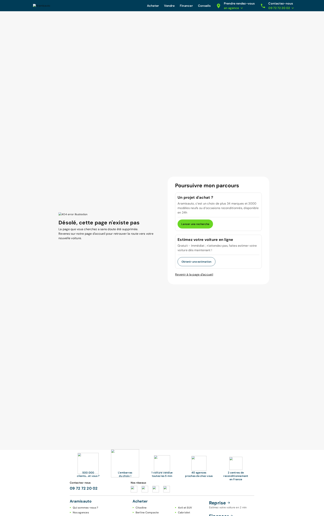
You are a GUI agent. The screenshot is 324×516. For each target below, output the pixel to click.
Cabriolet (184, 512)
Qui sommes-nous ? (85, 507)
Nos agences (81, 512)
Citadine (141, 507)
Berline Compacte (147, 512)
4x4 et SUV (185, 507)
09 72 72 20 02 (84, 488)
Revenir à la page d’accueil (194, 274)
